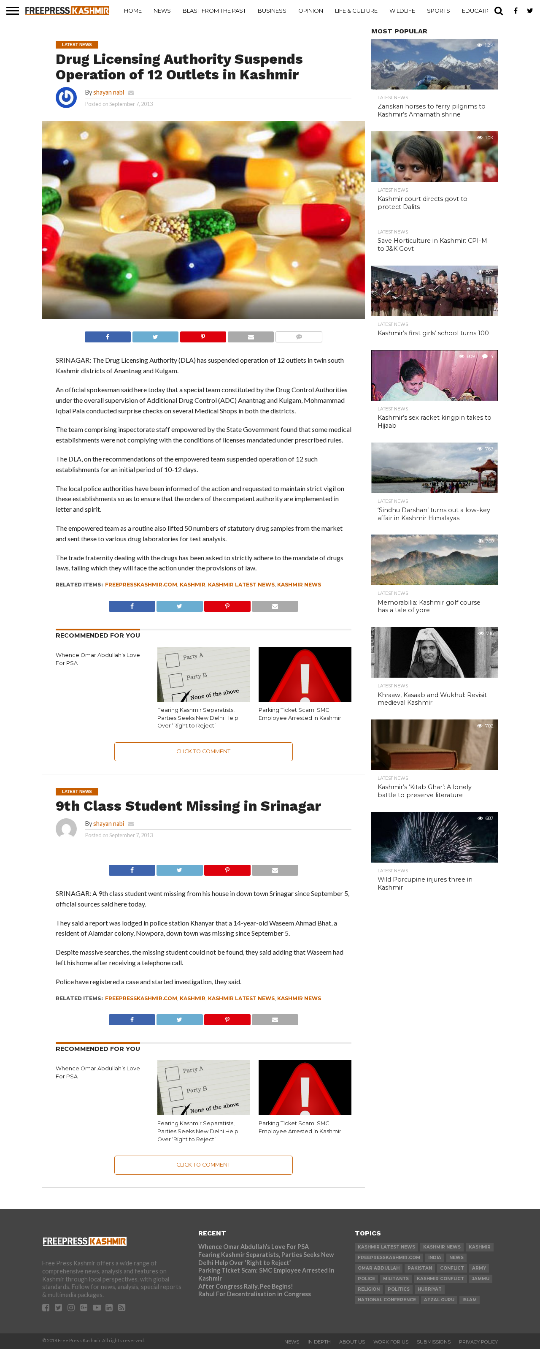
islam (469, 1300)
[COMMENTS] (298, 335)
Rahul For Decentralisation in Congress (254, 1293)
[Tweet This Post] (155, 335)
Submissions (434, 1342)
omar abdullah (379, 1268)
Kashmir (192, 584)
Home (133, 10)
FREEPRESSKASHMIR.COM (141, 584)
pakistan (420, 1268)
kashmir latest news (241, 584)
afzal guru (439, 1300)
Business (272, 10)
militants (396, 1278)
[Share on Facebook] (108, 335)
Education (479, 10)
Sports (438, 10)
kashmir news (299, 584)
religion (369, 1289)
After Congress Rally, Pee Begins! (245, 1286)
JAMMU (480, 1278)
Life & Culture (356, 10)
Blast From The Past (214, 10)
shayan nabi (108, 92)
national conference (387, 1300)
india (434, 1257)
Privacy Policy (478, 1342)
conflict (452, 1268)
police (366, 1278)
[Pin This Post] (203, 335)
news (456, 1257)
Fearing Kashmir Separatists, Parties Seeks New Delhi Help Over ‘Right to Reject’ (197, 718)
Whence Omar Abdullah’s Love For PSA (253, 1246)
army (479, 1268)
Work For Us (390, 1342)
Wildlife (402, 10)
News (162, 10)
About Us (352, 1342)
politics (399, 1289)
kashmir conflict (440, 1278)
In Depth (319, 1342)
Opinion (310, 10)
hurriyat (430, 1289)
